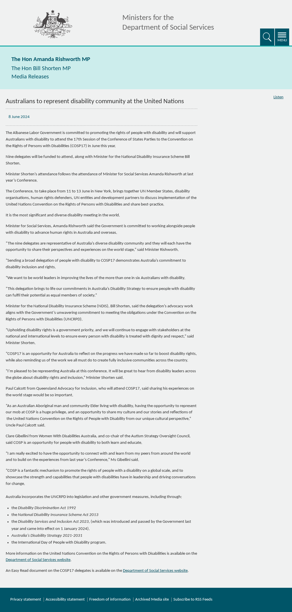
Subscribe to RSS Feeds (192, 599)
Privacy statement (25, 599)
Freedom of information (110, 599)
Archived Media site (152, 599)
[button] (267, 37)
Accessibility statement (65, 599)
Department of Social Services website (38, 560)
